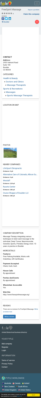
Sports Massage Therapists (19, 95)
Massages (10, 92)
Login (4, 350)
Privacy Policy (7, 364)
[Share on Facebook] (3, 18)
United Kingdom (10, 390)
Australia (7, 383)
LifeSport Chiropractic (12, 168)
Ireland (26, 383)
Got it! (33, 395)
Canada (17, 383)
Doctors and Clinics (15, 81)
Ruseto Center (9, 187)
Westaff (6, 180)
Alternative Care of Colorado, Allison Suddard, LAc (20, 174)
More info (19, 396)
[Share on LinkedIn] (9, 18)
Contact (4, 367)
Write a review (9, 316)
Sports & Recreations (13, 88)
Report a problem (33, 10)
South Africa (22, 387)
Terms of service (8, 360)
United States (25, 390)
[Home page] (6, 3)
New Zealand (9, 387)
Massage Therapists (16, 85)
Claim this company (31, 14)
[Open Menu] (37, 3)
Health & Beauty (10, 78)
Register (5, 347)
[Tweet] (6, 18)
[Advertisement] (19, 41)
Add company (7, 344)
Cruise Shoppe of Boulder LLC (16, 193)
